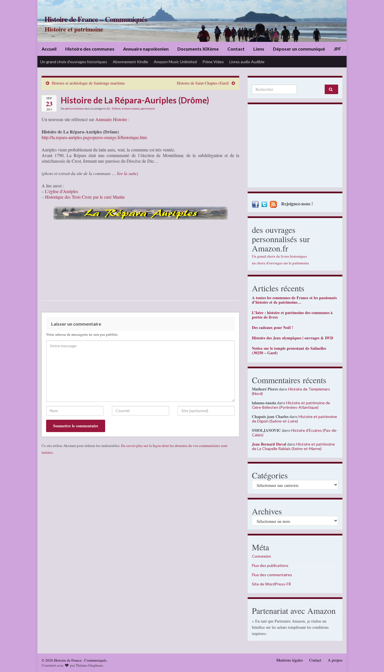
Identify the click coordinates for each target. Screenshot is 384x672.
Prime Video (213, 61)
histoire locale (131, 108)
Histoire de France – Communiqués (95, 19)
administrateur (74, 108)
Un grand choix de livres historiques (279, 256)
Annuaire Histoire (111, 119)
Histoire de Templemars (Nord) (291, 391)
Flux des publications (270, 565)
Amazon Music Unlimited (175, 61)
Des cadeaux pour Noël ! (272, 327)
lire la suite (127, 173)
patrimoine (148, 108)
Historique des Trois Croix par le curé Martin (85, 197)
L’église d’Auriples (61, 191)
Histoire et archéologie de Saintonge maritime (88, 83)
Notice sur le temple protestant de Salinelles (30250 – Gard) (289, 350)
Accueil (49, 48)
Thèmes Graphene (89, 665)
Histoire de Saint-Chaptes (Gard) (203, 83)
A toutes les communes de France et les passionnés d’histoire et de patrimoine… (294, 300)
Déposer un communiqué (299, 48)
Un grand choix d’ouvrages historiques (73, 61)
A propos (335, 660)
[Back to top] (371, 659)
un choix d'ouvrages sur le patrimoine (280, 262)
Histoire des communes (89, 48)
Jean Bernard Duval (269, 444)
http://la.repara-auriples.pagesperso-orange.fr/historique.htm (94, 137)
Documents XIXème (198, 48)
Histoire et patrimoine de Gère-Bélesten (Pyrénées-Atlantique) (291, 405)
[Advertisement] (295, 147)
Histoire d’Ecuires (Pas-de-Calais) (295, 432)
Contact (236, 48)
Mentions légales (289, 660)
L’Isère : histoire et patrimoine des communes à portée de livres (292, 315)
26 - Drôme (114, 108)
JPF (337, 48)
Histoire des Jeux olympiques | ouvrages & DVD (292, 338)
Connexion (261, 556)
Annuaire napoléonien (146, 48)
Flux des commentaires (272, 574)
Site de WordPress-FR (271, 584)
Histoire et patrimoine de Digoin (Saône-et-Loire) (294, 418)
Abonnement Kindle (130, 61)
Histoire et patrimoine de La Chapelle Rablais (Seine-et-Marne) (293, 446)
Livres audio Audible (247, 61)
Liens (258, 48)
